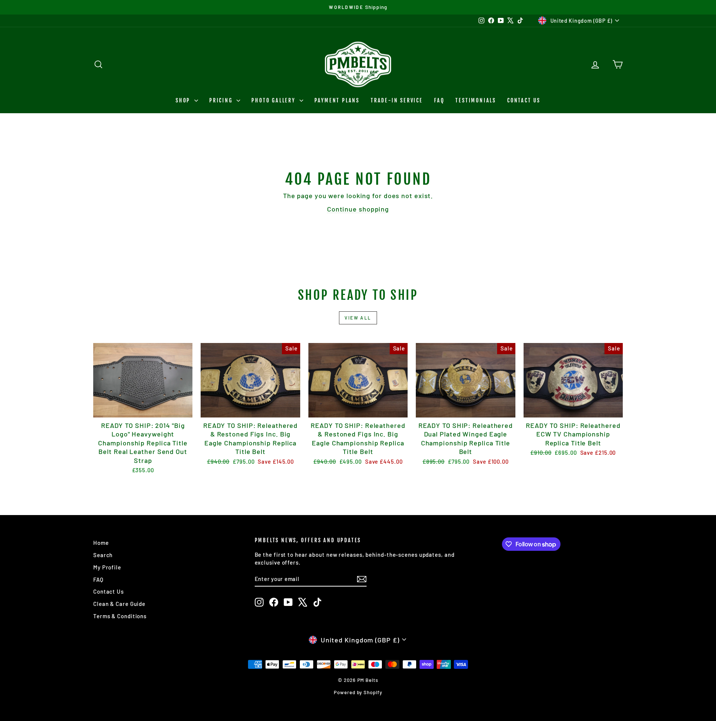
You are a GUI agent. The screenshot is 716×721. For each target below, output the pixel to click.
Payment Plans (336, 100)
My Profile (107, 567)
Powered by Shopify (358, 692)
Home (101, 542)
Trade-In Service (397, 100)
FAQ (439, 100)
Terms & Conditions (120, 616)
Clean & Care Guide (119, 603)
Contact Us (523, 100)
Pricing (222, 100)
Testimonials (475, 100)
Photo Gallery (274, 100)
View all (358, 317)
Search (103, 555)
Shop (184, 100)
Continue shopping (358, 209)
